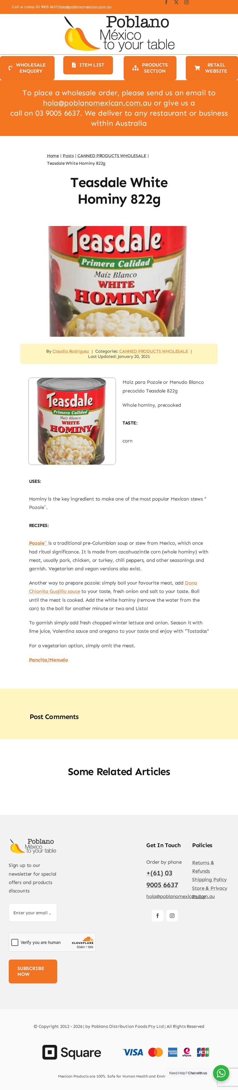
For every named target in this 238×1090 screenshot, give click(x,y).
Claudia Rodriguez (71, 351)
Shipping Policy (209, 879)
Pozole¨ (38, 543)
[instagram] (186, 2)
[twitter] (176, 2)
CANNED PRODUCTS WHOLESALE (153, 351)
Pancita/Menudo (48, 660)
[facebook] (166, 2)
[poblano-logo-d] (33, 840)
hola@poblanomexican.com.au (85, 7)
